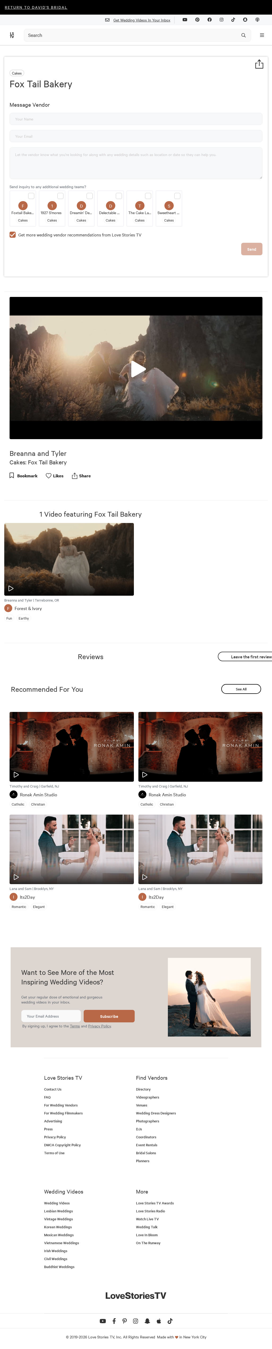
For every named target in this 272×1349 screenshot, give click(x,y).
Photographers (147, 1120)
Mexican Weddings (59, 1234)
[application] (136, 368)
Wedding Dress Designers (156, 1112)
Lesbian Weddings (58, 1210)
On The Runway (148, 1242)
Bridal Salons (146, 1152)
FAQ (47, 1097)
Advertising (53, 1120)
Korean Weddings (58, 1226)
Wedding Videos (57, 1202)
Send (251, 249)
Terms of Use (54, 1152)
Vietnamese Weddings (61, 1242)
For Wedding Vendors (61, 1105)
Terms (75, 1025)
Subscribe (109, 1016)
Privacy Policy (99, 1025)
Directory (143, 1089)
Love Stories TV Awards (155, 1202)
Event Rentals (146, 1144)
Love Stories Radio (150, 1210)
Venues (141, 1105)
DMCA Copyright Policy (62, 1144)
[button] (136, 367)
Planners (142, 1160)
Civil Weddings (55, 1258)
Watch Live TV (147, 1218)
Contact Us (52, 1089)
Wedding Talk (147, 1226)
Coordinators (146, 1136)
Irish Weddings (55, 1250)
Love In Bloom (147, 1234)
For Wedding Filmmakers (63, 1112)
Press (48, 1128)
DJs (139, 1128)
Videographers (147, 1097)
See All (241, 688)
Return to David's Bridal (36, 7)
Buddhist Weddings (59, 1266)
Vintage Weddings (58, 1218)
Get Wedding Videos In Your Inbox (141, 20)
